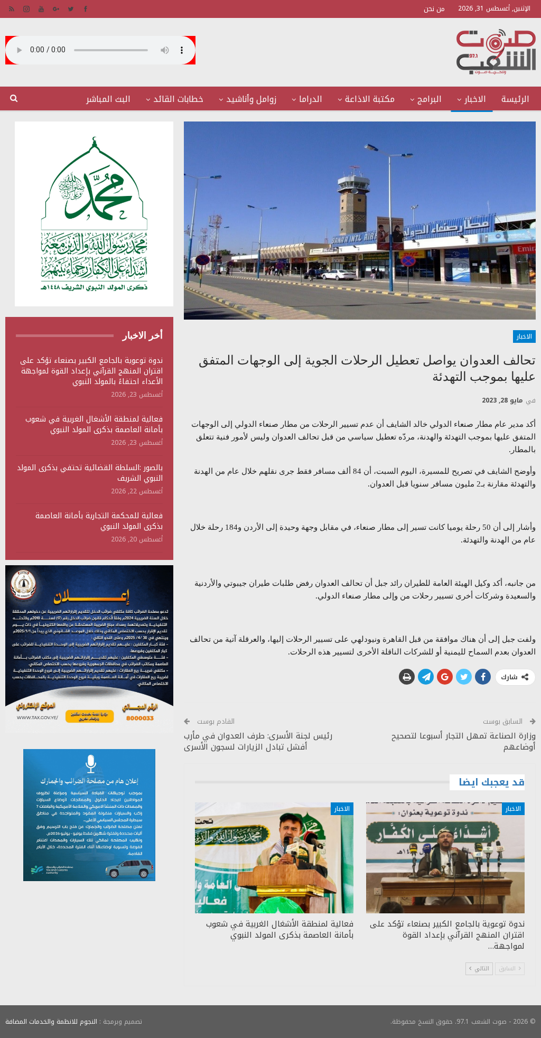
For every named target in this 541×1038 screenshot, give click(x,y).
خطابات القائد (178, 99)
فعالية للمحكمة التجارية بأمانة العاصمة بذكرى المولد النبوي (99, 521)
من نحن (434, 8)
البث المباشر (108, 99)
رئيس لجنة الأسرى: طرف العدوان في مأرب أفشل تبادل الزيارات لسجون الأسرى (258, 741)
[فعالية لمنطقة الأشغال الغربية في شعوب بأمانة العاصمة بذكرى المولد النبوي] (274, 857)
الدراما (310, 99)
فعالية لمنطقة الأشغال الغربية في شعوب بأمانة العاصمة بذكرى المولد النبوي (94, 424)
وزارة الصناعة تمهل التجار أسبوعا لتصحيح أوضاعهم (463, 741)
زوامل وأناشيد (251, 99)
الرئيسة (515, 99)
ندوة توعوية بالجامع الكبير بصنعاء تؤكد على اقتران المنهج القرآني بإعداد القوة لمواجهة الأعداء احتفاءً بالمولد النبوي (91, 371)
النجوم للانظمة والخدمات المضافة (51, 1021)
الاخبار (475, 99)
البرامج (429, 99)
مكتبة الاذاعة (370, 99)
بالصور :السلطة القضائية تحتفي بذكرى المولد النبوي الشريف (90, 473)
